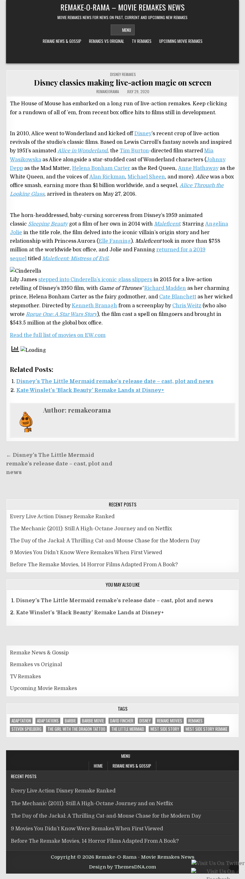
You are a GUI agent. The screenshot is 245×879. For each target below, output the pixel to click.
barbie (70, 721)
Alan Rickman (107, 177)
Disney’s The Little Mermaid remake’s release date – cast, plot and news (114, 381)
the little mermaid (127, 729)
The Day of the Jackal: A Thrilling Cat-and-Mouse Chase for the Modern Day (105, 541)
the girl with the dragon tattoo (76, 729)
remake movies (169, 721)
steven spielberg (26, 729)
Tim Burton (134, 151)
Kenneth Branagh (94, 306)
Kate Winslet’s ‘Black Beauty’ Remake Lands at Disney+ (90, 390)
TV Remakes (142, 41)
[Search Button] (122, 55)
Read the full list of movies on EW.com (58, 335)
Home (98, 766)
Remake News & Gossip (62, 41)
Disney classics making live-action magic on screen (122, 82)
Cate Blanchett (177, 297)
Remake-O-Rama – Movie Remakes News (122, 7)
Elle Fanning (115, 241)
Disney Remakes (123, 74)
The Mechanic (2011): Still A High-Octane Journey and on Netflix (91, 529)
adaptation (21, 721)
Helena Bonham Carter (101, 168)
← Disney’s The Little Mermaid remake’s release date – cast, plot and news (59, 463)
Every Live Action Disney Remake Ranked (62, 517)
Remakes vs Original (106, 41)
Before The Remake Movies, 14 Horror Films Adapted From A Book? (94, 565)
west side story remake (206, 729)
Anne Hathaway (198, 168)
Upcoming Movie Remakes (181, 41)
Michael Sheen (146, 177)
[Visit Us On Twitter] (218, 864)
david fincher (121, 721)
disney (145, 721)
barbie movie (93, 721)
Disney (143, 133)
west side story (164, 729)
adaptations (48, 721)
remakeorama (107, 92)
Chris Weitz (186, 306)
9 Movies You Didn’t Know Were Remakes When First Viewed (86, 552)
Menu (126, 30)
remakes (195, 721)
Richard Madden (165, 288)
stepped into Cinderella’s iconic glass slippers (95, 280)
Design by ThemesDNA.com (122, 867)
